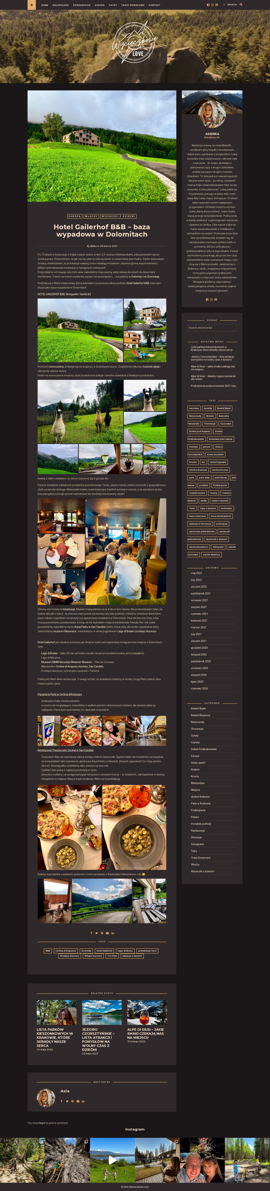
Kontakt (155, 5)
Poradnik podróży (201, 823)
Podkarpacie (82, 5)
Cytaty (195, 735)
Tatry (113, 5)
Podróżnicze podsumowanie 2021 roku (213, 385)
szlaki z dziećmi (220, 501)
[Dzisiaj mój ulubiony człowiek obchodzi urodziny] (202, 1160)
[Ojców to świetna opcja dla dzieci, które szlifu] (22, 1160)
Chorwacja (209, 424)
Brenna (210, 416)
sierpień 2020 (199, 674)
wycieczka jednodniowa (202, 531)
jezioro (206, 447)
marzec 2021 (198, 627)
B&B (48, 951)
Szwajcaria (197, 844)
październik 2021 (201, 593)
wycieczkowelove (198, 547)
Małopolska (61, 5)
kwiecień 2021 (199, 620)
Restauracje (198, 830)
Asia (93, 246)
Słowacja (196, 837)
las (203, 462)
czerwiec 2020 (199, 688)
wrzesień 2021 (199, 600)
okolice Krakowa (198, 470)
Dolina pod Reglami (199, 431)
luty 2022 (196, 579)
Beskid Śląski (224, 408)
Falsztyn (193, 447)
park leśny (204, 477)
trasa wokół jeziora (221, 516)
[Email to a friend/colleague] (107, 932)
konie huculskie (215, 454)
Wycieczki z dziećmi (118, 216)
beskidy (208, 408)
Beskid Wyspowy (200, 715)
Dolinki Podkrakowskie (204, 749)
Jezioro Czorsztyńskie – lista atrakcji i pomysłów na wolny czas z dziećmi (213, 358)
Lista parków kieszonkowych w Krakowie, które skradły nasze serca (212, 348)
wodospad (221, 524)
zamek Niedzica (211, 555)
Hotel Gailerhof (104, 951)
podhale (203, 485)
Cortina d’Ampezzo (65, 951)
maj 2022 (196, 573)
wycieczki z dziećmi (216, 539)
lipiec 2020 (197, 681)
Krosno (193, 462)
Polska (195, 817)
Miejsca (195, 789)
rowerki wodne (197, 493)
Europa (100, 5)
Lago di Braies (125, 951)
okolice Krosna (220, 470)
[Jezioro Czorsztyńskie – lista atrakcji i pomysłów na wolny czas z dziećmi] (102, 1013)
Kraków (195, 769)
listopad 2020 (199, 654)
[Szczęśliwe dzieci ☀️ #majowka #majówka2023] (112, 1160)
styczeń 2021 (199, 641)
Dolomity (86, 951)
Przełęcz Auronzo (69, 956)
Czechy (195, 742)
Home (44, 5)
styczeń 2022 (199, 586)
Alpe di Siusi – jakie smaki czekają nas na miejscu (213, 368)
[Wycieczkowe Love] (135, 41)
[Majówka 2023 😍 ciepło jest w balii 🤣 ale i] (157, 1160)
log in (42, 1122)
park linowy (221, 477)
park (191, 477)
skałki (204, 501)
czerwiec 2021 (199, 613)
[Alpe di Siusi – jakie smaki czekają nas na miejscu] (147, 1013)
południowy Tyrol (147, 951)
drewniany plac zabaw (220, 439)
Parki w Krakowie (201, 803)
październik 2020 (201, 661)
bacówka (194, 408)
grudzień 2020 (199, 647)
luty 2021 (196, 634)
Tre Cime (112, 956)
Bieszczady (195, 416)
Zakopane (218, 547)
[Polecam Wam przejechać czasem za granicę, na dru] (67, 1160)
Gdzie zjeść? (198, 762)
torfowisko (226, 508)
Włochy (91, 216)
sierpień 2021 (199, 607)
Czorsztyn (225, 424)
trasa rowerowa (197, 516)
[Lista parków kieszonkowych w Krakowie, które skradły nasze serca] (57, 1013)
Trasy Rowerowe (133, 5)
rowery (213, 493)
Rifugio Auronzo (93, 956)
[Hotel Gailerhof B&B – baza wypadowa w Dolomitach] (96, 932)
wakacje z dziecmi (132, 956)
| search (230, 4)
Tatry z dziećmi (208, 508)
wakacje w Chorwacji (200, 524)
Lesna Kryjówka (218, 462)
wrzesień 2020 (199, 668)
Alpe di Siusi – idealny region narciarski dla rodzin (213, 378)
